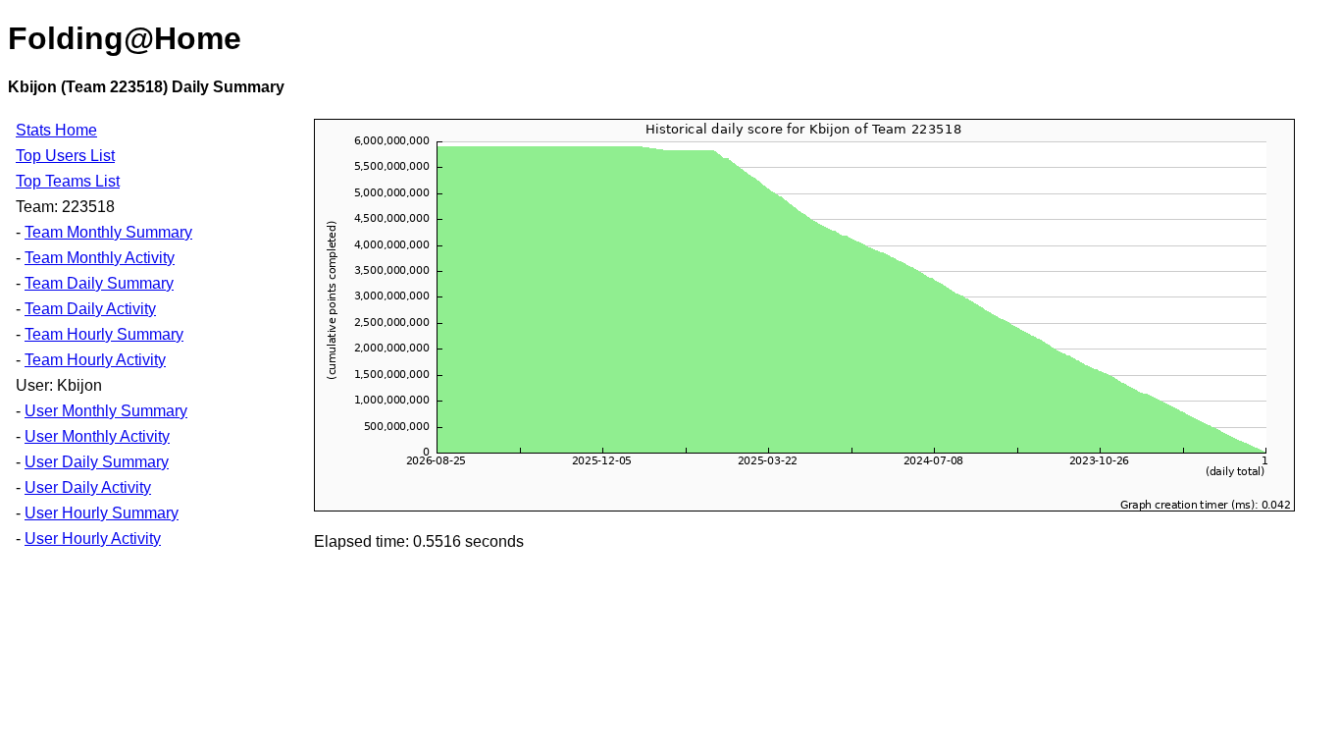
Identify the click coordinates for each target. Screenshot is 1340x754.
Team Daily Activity (90, 308)
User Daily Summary (97, 462)
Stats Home (56, 130)
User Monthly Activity (97, 436)
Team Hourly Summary (104, 334)
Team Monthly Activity (100, 257)
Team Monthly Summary (108, 232)
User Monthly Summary (106, 411)
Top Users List (65, 155)
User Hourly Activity (93, 538)
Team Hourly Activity (95, 359)
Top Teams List (68, 181)
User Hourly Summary (102, 513)
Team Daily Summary (99, 283)
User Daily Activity (88, 487)
